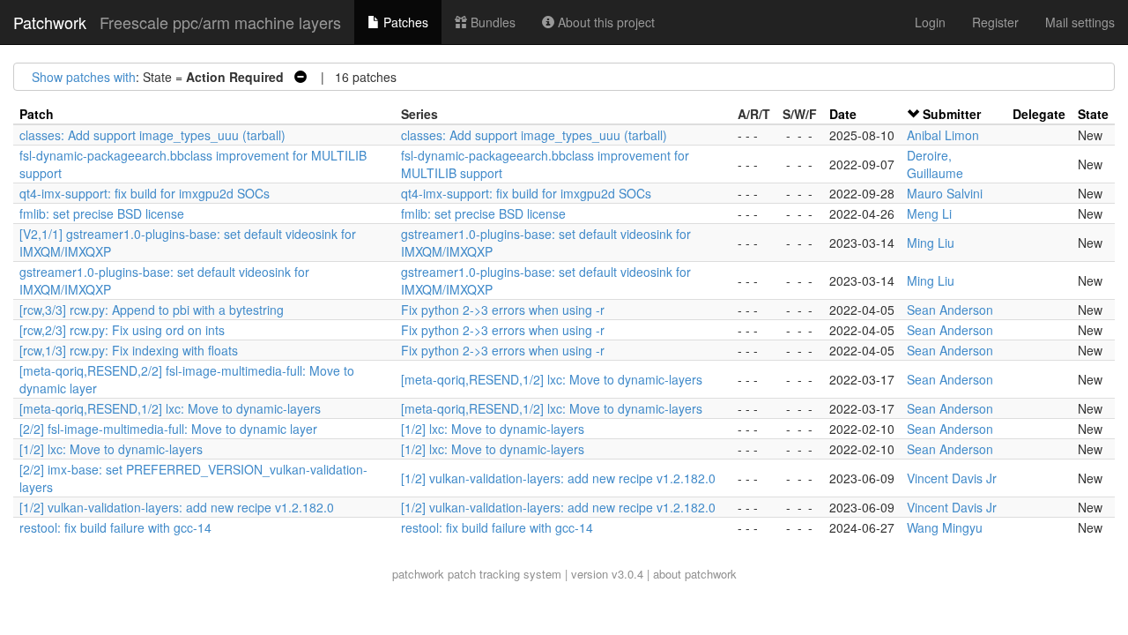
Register (995, 22)
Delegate (1039, 114)
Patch (36, 114)
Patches (404, 22)
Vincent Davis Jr (952, 478)
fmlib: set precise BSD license (101, 213)
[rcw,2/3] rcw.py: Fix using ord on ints (122, 330)
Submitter (952, 114)
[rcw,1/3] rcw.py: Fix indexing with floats (128, 350)
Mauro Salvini (945, 193)
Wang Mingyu (945, 527)
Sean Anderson (950, 309)
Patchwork (49, 22)
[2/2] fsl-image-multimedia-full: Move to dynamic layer (168, 428)
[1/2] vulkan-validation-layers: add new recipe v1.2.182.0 (558, 478)
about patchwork (695, 573)
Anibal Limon (943, 135)
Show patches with (84, 77)
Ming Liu (930, 242)
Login (930, 22)
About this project (604, 22)
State (1093, 114)
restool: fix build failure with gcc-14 (115, 527)
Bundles (491, 22)
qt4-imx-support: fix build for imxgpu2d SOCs (144, 193)
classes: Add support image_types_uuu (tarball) (152, 135)
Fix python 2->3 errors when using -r (503, 309)
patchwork (418, 573)
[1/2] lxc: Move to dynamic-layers (492, 428)
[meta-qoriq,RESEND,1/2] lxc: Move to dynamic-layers (551, 379)
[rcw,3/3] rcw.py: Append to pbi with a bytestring (151, 309)
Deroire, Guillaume (935, 164)
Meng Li (929, 213)
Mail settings (1080, 22)
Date (843, 114)
